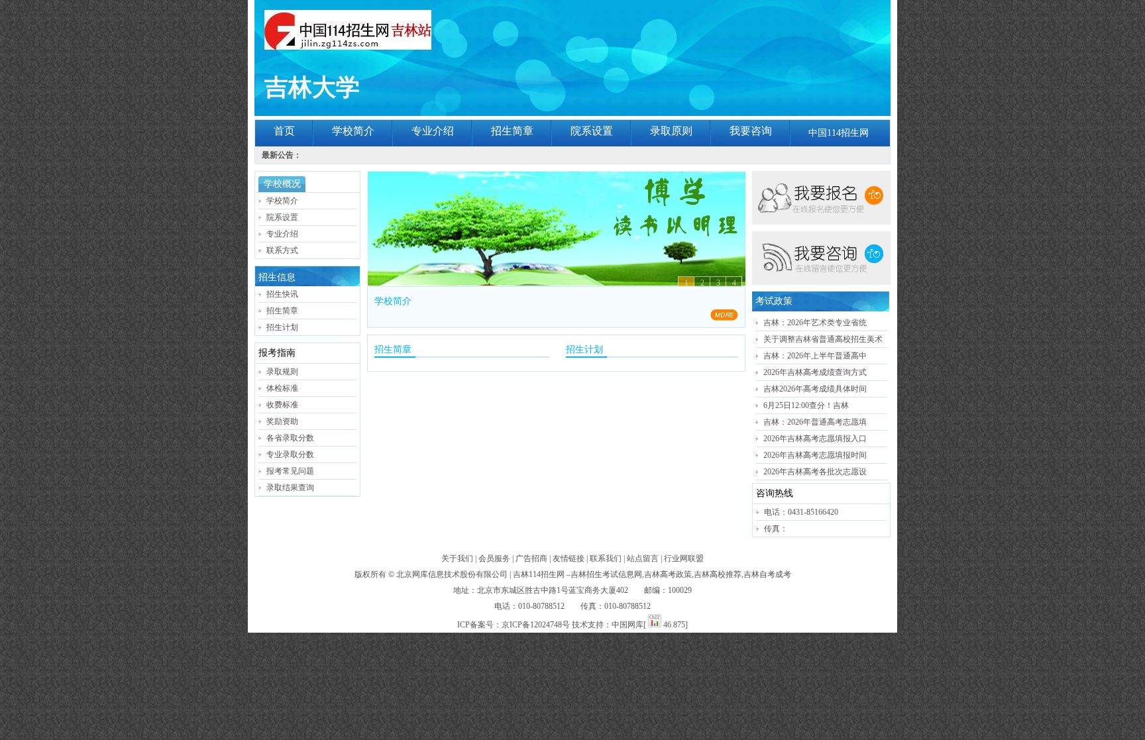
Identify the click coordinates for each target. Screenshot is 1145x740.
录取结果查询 (290, 487)
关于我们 (457, 558)
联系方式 (282, 250)
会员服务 (494, 558)
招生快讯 (282, 294)
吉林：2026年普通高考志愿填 (815, 422)
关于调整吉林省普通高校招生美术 (823, 339)
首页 (284, 130)
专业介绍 (432, 130)
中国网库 (627, 624)
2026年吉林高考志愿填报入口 (815, 438)
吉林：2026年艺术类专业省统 (815, 322)
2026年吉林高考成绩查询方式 (815, 372)
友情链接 (568, 558)
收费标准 (282, 404)
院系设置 (592, 130)
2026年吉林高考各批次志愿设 (815, 471)
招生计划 (282, 327)
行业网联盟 (684, 558)
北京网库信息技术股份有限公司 (452, 574)
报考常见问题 (290, 471)
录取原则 (671, 130)
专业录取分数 (290, 454)
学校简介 (353, 130)
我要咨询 (751, 130)
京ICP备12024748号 (536, 624)
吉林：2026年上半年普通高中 (815, 355)
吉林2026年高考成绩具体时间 (815, 389)
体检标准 (282, 388)
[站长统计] (654, 624)
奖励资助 (282, 421)
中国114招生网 (838, 133)
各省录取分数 (290, 438)
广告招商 (531, 558)
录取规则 (282, 371)
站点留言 (643, 558)
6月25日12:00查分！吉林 (806, 405)
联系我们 (606, 558)
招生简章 (512, 130)
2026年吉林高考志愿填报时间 (815, 455)
